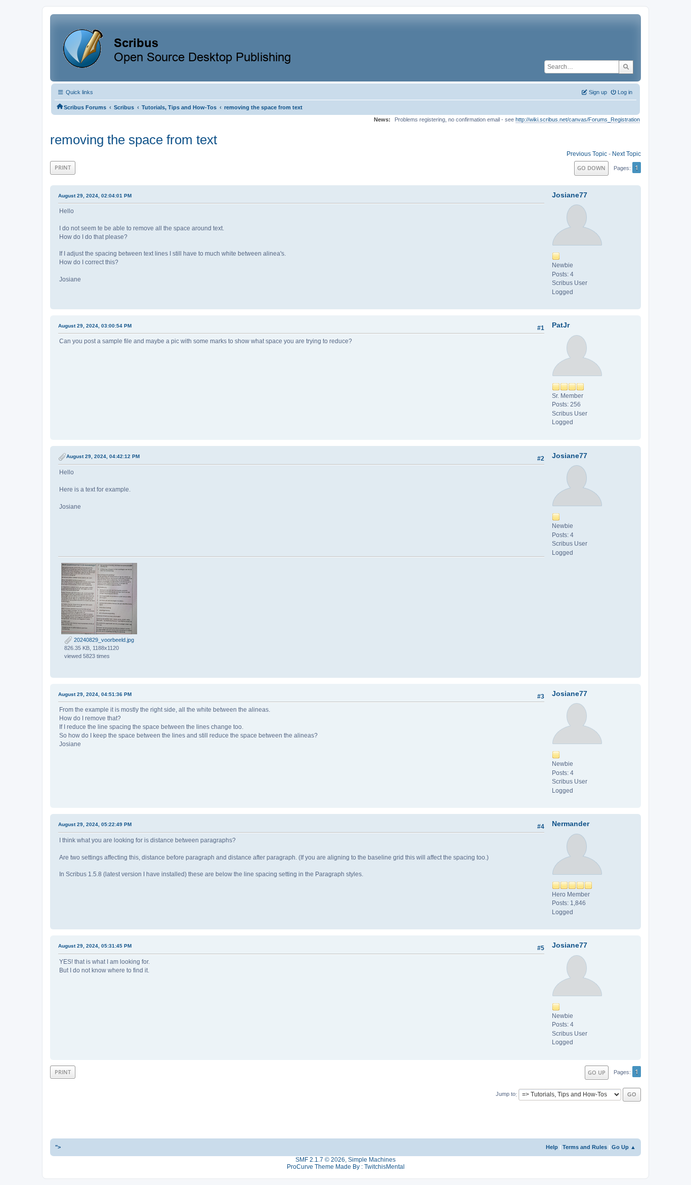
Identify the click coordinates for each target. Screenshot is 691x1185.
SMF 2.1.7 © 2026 (320, 1159)
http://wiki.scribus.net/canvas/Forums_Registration (577, 119)
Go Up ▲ (624, 1147)
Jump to (505, 1094)
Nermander (570, 824)
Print (63, 167)
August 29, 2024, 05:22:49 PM (95, 824)
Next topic (626, 153)
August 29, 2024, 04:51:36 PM (95, 694)
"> (58, 1147)
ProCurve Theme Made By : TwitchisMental (346, 1166)
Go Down (591, 168)
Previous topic (587, 153)
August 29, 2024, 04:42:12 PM (103, 456)
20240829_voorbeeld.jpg (103, 640)
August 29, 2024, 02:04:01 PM (95, 195)
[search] (626, 66)
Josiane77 (569, 195)
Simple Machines (372, 1159)
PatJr (561, 325)
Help (552, 1147)
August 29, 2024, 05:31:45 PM (95, 946)
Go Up (597, 1072)
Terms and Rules (585, 1147)
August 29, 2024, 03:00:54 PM (95, 326)
